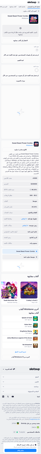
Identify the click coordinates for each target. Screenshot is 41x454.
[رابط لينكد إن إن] (3, 397)
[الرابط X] (8, 397)
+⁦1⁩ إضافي (24, 219)
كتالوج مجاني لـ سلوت (20, 149)
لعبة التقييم (20, 60)
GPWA (14, 423)
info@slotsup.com (35, 419)
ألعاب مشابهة (13, 6)
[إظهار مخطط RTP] (30, 190)
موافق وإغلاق (20, 450)
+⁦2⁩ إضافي (25, 225)
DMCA (34, 427)
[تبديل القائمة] (38, 2)
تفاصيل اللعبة (22, 6)
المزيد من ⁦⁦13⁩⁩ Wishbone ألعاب (20, 357)
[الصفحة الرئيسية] (31, 2)
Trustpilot (19, 432)
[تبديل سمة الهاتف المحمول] (3, 2)
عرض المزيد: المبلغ (20, 352)
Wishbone (29, 145)
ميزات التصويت (20, 81)
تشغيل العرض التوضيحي (34, 6)
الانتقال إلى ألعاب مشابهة (20, 40)
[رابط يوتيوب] (13, 397)
